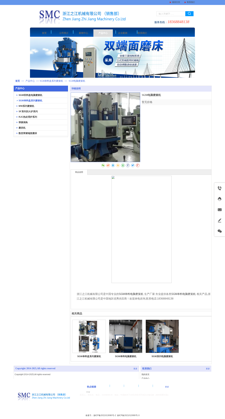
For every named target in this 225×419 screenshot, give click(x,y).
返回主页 (176, 2)
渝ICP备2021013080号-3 (128, 415)
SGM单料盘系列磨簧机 (51, 81)
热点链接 (91, 386)
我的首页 (145, 374)
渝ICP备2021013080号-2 (104, 415)
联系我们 (191, 2)
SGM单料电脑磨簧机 (131, 294)
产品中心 (30, 81)
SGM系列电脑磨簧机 (162, 356)
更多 (135, 369)
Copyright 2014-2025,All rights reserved (35, 368)
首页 (17, 81)
